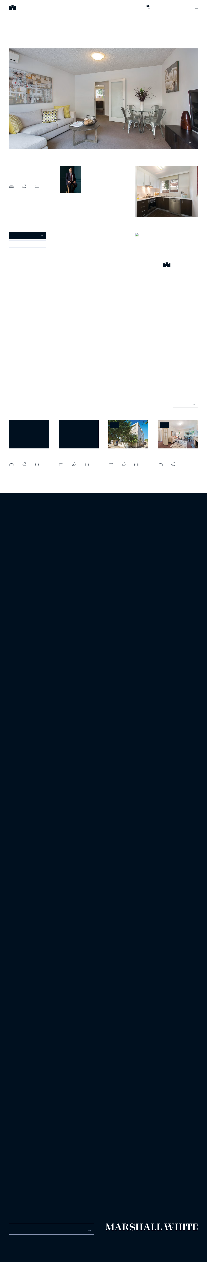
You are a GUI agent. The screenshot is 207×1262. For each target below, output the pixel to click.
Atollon (194, 1240)
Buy (60, 6)
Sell (74, 6)
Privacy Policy (138, 1240)
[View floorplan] (191, 143)
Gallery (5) (15, 217)
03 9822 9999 (18, 1241)
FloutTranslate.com (189, 1246)
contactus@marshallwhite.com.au (30, 1245)
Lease (90, 6)
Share (16, 244)
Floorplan (15, 224)
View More (183, 404)
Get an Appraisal (23, 235)
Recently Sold (17, 404)
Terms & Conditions (116, 1240)
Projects (111, 6)
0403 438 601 (69, 210)
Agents (132, 6)
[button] (166, 265)
